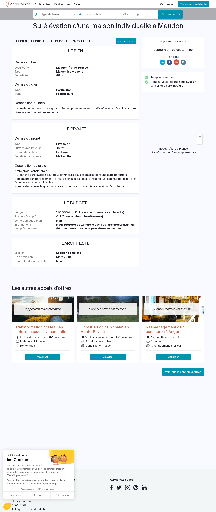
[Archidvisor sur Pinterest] (135, 487)
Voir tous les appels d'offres (183, 372)
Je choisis (39, 495)
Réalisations (62, 4)
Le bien (21, 41)
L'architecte (82, 41)
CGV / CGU (19, 505)
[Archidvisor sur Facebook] (111, 487)
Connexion (167, 4)
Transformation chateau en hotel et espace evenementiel (41, 329)
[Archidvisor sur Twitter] (119, 487)
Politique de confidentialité (29, 509)
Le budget (59, 41)
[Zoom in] (199, 136)
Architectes (42, 4)
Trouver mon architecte (193, 4)
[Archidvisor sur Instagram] (127, 487)
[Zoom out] (199, 141)
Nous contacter (22, 501)
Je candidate (125, 41)
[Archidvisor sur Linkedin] (144, 487)
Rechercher (169, 14)
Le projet (39, 41)
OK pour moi (62, 495)
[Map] (173, 121)
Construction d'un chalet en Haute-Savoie (105, 329)
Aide (77, 4)
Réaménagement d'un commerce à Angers (165, 329)
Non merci (15, 495)
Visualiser (42, 356)
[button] (7, 506)
